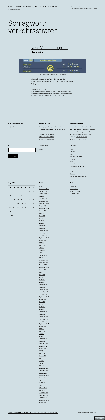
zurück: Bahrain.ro (13, 127)
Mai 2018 (41, 247)
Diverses (48, 91)
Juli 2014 (41, 351)
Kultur (71, 169)
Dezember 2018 (43, 230)
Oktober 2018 (43, 235)
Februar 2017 (43, 284)
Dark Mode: (98, 418)
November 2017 (43, 262)
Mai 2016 (41, 304)
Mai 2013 (41, 361)
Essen (71, 161)
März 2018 (42, 252)
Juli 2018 (41, 243)
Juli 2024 (41, 196)
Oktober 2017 (43, 265)
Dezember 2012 (43, 368)
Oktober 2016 (43, 294)
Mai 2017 (41, 277)
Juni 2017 (42, 275)
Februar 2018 (43, 255)
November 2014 (44, 343)
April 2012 (42, 383)
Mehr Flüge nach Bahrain (46, 139)
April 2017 (42, 279)
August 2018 (42, 240)
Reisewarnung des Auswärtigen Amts (50, 127)
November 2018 (44, 233)
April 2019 (42, 220)
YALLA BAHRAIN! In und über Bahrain (61, 91)
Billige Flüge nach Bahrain (46, 137)
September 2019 (44, 208)
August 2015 (42, 326)
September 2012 (44, 375)
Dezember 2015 (43, 316)
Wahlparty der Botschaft (46, 134)
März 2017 (42, 282)
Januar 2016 (42, 314)
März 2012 (42, 385)
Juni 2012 (42, 378)
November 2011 (43, 395)
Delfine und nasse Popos (83, 134)
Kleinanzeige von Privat (77, 166)
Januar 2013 (42, 365)
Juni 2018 (42, 245)
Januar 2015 (42, 341)
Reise (71, 171)
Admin (41, 149)
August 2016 (42, 299)
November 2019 (44, 203)
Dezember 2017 (43, 260)
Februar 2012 (43, 388)
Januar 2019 (42, 228)
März (11, 215)
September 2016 (44, 297)
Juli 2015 (41, 329)
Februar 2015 (43, 338)
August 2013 (42, 356)
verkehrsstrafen (49, 95)
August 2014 (42, 348)
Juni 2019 (42, 216)
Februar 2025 (43, 191)
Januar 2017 (42, 287)
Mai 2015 (41, 334)
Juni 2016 (42, 302)
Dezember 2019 (43, 201)
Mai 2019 (41, 218)
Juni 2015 (42, 331)
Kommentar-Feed (75, 191)
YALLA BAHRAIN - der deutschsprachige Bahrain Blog (33, 7)
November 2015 (44, 319)
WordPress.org (74, 193)
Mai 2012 (41, 380)
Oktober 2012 (43, 373)
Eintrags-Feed (74, 189)
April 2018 (42, 250)
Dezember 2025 (44, 189)
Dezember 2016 (43, 289)
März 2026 (42, 186)
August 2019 (42, 211)
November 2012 (44, 370)
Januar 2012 (42, 390)
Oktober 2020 (43, 198)
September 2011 (44, 400)
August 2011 (42, 402)
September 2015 (44, 324)
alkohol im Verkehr (47, 93)
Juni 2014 (42, 353)
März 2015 (42, 336)
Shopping (72, 174)
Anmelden (73, 186)
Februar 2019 (43, 225)
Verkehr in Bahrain (81, 137)
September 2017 (44, 267)
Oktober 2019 (43, 206)
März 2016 (42, 309)
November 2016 (44, 292)
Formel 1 (72, 164)
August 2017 (42, 270)
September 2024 (44, 193)
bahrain (55, 93)
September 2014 (44, 346)
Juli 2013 (41, 358)
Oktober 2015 (43, 321)
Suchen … (11, 146)
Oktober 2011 (43, 397)
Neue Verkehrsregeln (63, 93)
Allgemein (42, 91)
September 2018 (44, 238)
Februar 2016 (43, 311)
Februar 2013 (43, 363)
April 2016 (42, 307)
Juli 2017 (41, 272)
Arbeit (71, 154)
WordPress (93, 412)
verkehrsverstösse (59, 95)
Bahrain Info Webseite (84, 7)
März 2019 (42, 223)
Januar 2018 (42, 257)
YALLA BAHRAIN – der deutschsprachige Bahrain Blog (33, 413)
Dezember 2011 (43, 392)
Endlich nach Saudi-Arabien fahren (85, 127)
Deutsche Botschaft (76, 156)
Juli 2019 (41, 213)
